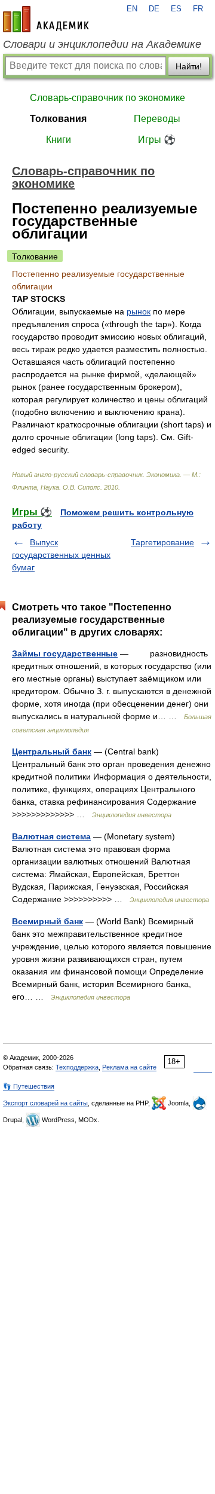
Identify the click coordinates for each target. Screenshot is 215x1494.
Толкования (58, 119)
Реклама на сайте (129, 1067)
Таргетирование (162, 542)
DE (154, 9)
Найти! (189, 66)
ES (176, 9)
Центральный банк (51, 751)
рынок (138, 311)
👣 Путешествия (28, 1086)
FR (198, 9)
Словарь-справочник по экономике (107, 98)
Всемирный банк (47, 921)
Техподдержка (77, 1067)
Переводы (157, 119)
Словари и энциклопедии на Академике (102, 44)
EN (132, 9)
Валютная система (51, 836)
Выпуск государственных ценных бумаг (61, 554)
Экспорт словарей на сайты (45, 1103)
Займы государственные (65, 653)
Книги (58, 140)
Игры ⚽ (157, 140)
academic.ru (46, 19)
